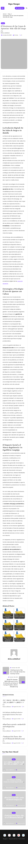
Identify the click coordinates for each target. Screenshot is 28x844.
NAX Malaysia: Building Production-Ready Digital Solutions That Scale (14, 782)
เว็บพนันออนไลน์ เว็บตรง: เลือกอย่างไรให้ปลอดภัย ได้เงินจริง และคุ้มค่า (14, 739)
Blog (3, 23)
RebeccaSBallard (5, 33)
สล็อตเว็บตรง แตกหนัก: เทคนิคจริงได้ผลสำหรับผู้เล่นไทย (14, 798)
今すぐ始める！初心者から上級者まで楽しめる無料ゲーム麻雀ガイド (14, 764)
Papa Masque (14, 4)
